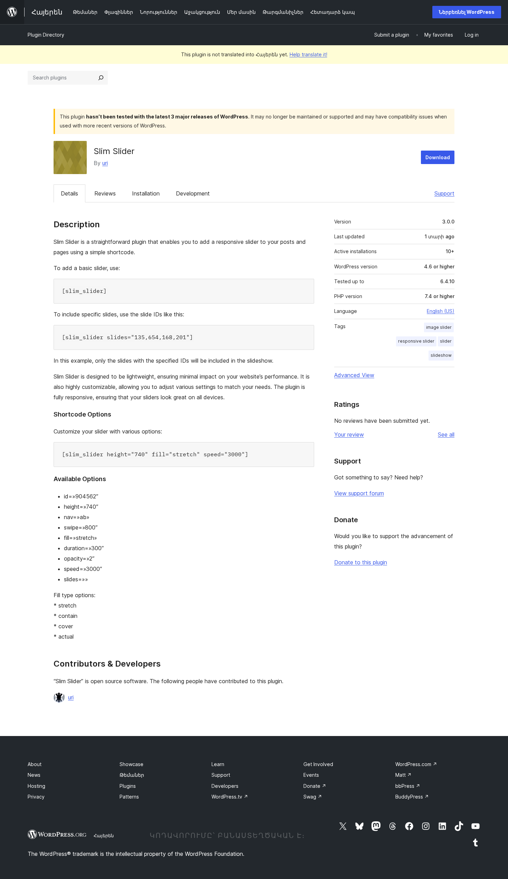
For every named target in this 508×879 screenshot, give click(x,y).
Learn (217, 764)
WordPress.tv (229, 797)
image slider (439, 327)
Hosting (36, 786)
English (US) (440, 311)
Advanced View (354, 375)
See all (446, 434)
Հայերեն (104, 835)
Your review (349, 434)
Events (311, 775)
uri (105, 163)
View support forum (359, 493)
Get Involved (318, 764)
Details (69, 193)
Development (193, 193)
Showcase (131, 764)
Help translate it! (308, 54)
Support (444, 193)
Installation (146, 193)
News (34, 775)
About (34, 764)
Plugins (128, 786)
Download (437, 157)
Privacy (36, 797)
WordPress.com (416, 764)
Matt (403, 775)
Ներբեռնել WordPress (467, 12)
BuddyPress (412, 797)
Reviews (105, 193)
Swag (312, 797)
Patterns (129, 797)
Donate (314, 786)
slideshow (441, 355)
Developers (224, 786)
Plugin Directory (46, 35)
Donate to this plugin (360, 562)
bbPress (407, 786)
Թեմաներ (132, 775)
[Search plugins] (101, 78)
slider (446, 341)
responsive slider (416, 341)
